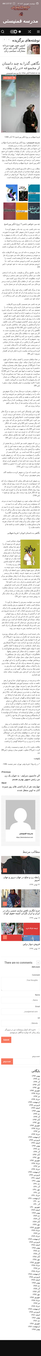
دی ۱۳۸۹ (36, 1216)
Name (37, 995)
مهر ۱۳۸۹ (36, 1224)
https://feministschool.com (24, 837)
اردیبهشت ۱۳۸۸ (34, 1274)
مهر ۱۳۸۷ (36, 1294)
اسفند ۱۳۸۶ (35, 1315)
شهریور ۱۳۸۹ (35, 1227)
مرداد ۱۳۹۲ (35, 1163)
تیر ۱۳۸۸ (36, 1268)
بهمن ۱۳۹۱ (36, 1181)
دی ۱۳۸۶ (36, 1321)
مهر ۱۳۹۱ (36, 1189)
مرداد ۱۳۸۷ (35, 1300)
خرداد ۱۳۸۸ (35, 1271)
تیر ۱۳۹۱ (36, 1192)
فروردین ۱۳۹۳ (34, 1140)
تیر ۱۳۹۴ (36, 1096)
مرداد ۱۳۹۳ (35, 1128)
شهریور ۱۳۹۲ (35, 1160)
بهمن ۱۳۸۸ (36, 1248)
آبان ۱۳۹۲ (36, 1155)
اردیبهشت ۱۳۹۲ (34, 1172)
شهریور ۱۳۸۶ (35, 1323)
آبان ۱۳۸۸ (36, 1256)
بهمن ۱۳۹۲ (36, 1146)
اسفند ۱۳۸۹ (35, 1210)
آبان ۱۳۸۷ (36, 1291)
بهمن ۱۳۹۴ (36, 1076)
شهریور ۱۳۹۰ (35, 1207)
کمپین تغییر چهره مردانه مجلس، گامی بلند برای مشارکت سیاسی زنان (14, 48)
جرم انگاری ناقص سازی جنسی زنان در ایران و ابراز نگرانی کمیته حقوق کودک (21, 912)
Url (39, 1018)
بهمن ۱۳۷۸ (36, 1329)
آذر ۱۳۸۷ (36, 1288)
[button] (4, 39)
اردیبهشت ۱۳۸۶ (34, 1326)
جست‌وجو (36, 1056)
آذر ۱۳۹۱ (36, 1186)
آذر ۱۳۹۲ (36, 1152)
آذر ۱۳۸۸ (36, 1254)
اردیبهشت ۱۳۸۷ (34, 1309)
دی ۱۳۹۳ (36, 1114)
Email (37, 1006)
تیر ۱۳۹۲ (36, 1166)
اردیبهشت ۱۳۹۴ (34, 1102)
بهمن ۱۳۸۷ (36, 1283)
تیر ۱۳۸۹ (36, 1233)
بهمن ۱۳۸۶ (36, 1318)
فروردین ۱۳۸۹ (34, 1242)
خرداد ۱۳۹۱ (35, 1195)
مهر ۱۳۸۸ (36, 1259)
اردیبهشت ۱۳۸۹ (34, 1239)
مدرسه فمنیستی (20, 20)
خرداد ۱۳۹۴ (35, 1099)
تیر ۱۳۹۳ (36, 1131)
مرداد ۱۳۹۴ (35, 1093)
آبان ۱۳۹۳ (36, 1120)
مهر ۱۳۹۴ (36, 1087)
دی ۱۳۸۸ (36, 1251)
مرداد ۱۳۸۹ (35, 1230)
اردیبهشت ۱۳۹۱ (34, 1198)
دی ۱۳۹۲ (36, 1149)
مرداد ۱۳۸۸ (35, 1265)
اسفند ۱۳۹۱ (35, 1178)
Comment (36, 975)
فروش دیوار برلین (31, 944)
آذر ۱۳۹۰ (36, 1204)
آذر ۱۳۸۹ (36, 1219)
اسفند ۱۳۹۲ (35, 1143)
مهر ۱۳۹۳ (36, 1122)
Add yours (36, 967)
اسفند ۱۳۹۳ (35, 1108)
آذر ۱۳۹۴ (36, 1082)
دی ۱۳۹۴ (36, 1079)
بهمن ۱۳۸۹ (36, 1213)
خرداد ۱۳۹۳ (35, 1134)
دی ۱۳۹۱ (36, 1184)
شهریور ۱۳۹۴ (35, 1090)
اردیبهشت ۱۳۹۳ (34, 1137)
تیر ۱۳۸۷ (36, 1303)
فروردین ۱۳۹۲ (34, 1175)
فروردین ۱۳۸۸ (34, 1277)
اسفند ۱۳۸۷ (35, 1280)
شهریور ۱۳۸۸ (35, 1262)
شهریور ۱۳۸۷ (35, 1297)
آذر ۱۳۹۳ (36, 1117)
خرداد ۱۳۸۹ (35, 1236)
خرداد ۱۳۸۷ (35, 1306)
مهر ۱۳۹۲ (36, 1157)
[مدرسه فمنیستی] (20, 815)
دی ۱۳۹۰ (36, 1201)
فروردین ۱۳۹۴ (34, 1105)
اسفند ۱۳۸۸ (35, 1245)
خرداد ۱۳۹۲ (35, 1169)
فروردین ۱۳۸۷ (34, 1312)
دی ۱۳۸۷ (36, 1286)
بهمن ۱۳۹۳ (36, 1111)
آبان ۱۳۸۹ (36, 1222)
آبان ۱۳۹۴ (36, 1085)
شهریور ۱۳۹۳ (35, 1125)
